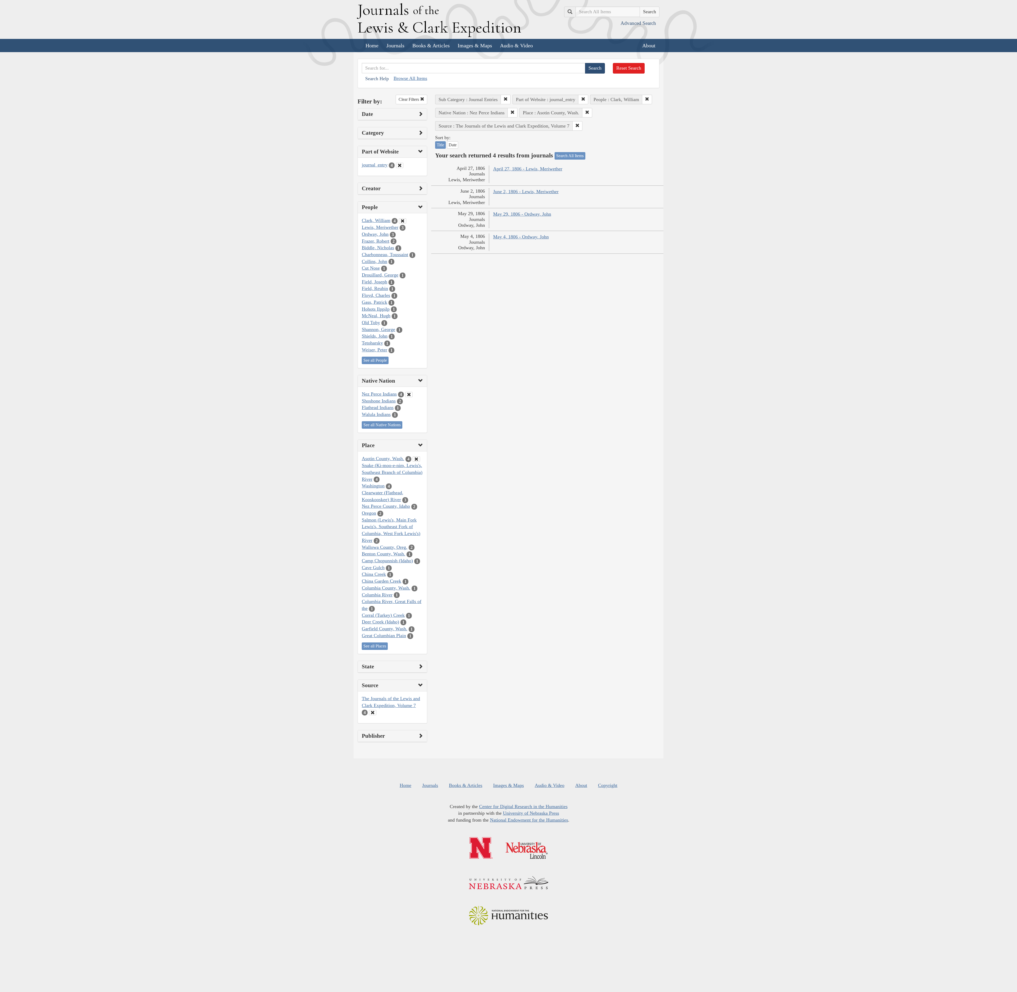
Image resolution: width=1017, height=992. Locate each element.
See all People (375, 360)
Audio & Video (516, 45)
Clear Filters (409, 99)
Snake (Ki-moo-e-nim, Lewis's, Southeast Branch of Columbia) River (392, 472)
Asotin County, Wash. (383, 458)
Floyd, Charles (376, 295)
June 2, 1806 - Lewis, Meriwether (526, 191)
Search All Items (570, 155)
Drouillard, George (380, 275)
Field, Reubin (375, 288)
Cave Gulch (373, 567)
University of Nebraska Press (531, 813)
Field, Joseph (374, 281)
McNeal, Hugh (376, 315)
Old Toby (371, 322)
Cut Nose (371, 268)
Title (440, 145)
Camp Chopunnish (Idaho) (387, 560)
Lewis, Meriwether (380, 227)
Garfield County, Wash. (384, 628)
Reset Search (628, 68)
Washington (373, 485)
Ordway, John (375, 234)
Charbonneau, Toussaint (385, 254)
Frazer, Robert (375, 241)
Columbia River (377, 594)
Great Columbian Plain (384, 635)
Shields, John (374, 336)
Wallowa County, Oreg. (384, 547)
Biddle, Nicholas (378, 247)
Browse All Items (410, 78)
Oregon (369, 513)
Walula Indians (376, 414)
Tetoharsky (372, 343)
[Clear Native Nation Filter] (409, 394)
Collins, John (374, 261)
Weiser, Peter (374, 349)
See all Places (374, 646)
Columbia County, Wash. (386, 588)
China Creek (374, 574)
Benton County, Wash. (383, 553)
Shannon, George (378, 329)
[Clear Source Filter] (372, 712)
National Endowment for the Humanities (529, 820)
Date (453, 145)
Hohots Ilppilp (376, 309)
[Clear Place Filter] (416, 459)
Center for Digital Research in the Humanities (523, 806)
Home (371, 45)
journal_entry (374, 164)
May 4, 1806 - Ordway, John (521, 236)
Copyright (607, 785)
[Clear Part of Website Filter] (399, 165)
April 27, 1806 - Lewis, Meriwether (527, 168)
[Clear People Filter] (402, 221)
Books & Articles (431, 45)
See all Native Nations (382, 425)
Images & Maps (475, 45)
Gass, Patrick (374, 302)
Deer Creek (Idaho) (380, 621)
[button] (506, 99)
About (648, 45)
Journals (395, 45)
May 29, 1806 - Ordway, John (522, 214)
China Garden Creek (381, 581)
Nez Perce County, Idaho (386, 506)
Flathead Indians (378, 407)
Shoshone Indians (379, 401)
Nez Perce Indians (379, 394)
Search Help (377, 78)
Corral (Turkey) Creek (383, 615)
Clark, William (376, 220)
